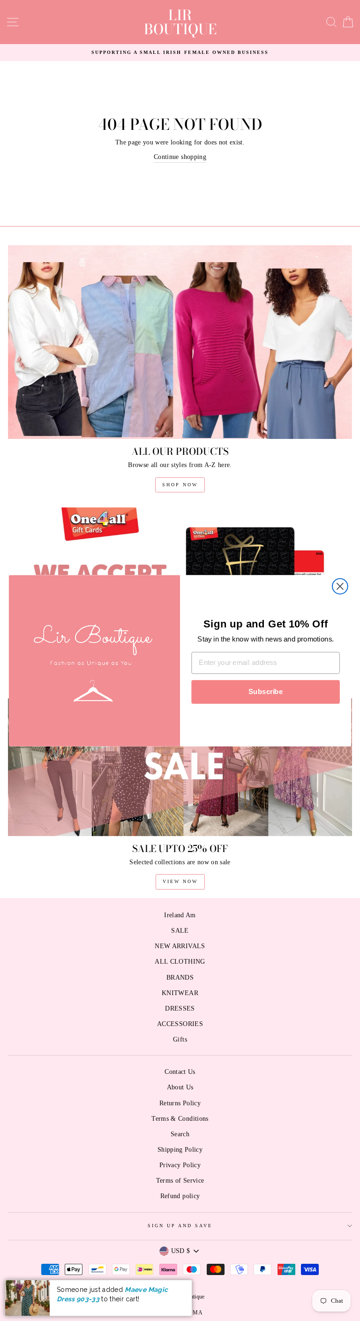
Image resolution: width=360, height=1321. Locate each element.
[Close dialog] (340, 586)
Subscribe (265, 691)
